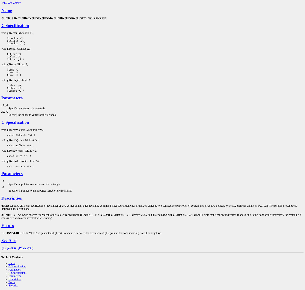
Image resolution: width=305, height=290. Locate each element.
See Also (8, 240)
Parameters (12, 98)
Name (6, 10)
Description (11, 198)
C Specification (15, 25)
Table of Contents (11, 2)
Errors (7, 225)
